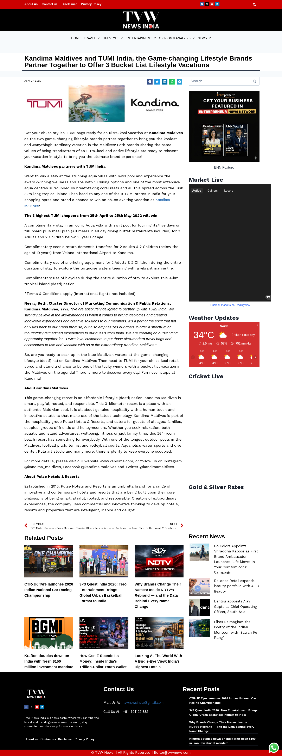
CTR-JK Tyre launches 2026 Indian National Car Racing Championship (48, 589)
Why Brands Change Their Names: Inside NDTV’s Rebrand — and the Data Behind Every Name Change (158, 595)
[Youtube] (212, 4)
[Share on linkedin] (164, 82)
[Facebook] (202, 4)
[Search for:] (224, 81)
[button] (91, 38)
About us (31, 4)
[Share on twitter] (157, 82)
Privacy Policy (91, 4)
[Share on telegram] (179, 82)
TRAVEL (90, 38)
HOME (76, 38)
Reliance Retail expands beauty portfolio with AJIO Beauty (236, 586)
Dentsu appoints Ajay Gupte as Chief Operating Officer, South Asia (235, 606)
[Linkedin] (217, 4)
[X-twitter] (207, 4)
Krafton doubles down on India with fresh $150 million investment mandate (48, 661)
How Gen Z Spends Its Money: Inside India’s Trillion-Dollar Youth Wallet (103, 661)
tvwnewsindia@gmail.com (143, 703)
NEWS (202, 38)
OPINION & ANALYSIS (175, 38)
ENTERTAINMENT (139, 38)
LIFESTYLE (111, 38)
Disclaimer (69, 4)
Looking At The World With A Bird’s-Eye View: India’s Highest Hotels (158, 661)
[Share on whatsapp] (172, 82)
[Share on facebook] (150, 82)
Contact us (49, 4)
